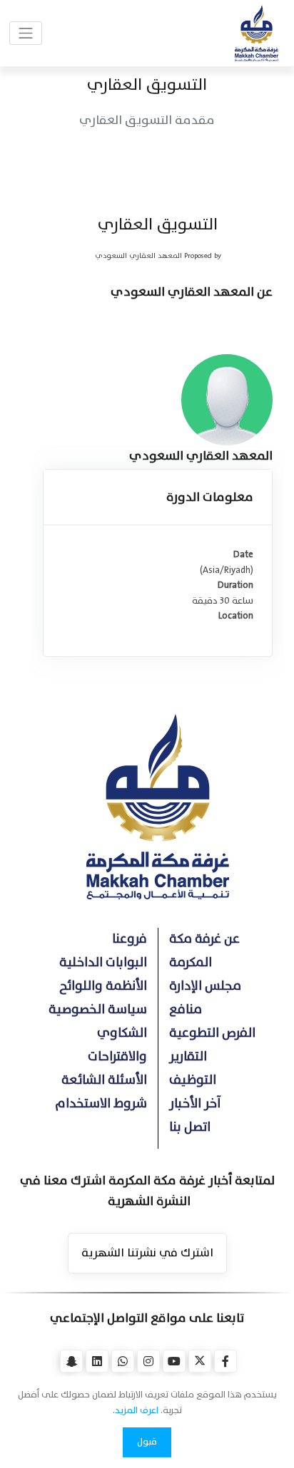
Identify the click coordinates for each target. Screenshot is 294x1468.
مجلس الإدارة (205, 986)
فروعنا (129, 939)
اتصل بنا (190, 1127)
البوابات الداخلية (103, 962)
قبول (147, 1441)
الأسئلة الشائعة (104, 1080)
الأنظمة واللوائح (103, 986)
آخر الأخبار (195, 1103)
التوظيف (192, 1080)
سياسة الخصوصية (98, 1009)
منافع (185, 1009)
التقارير (188, 1056)
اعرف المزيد (136, 1410)
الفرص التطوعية (212, 1033)
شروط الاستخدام (101, 1103)
